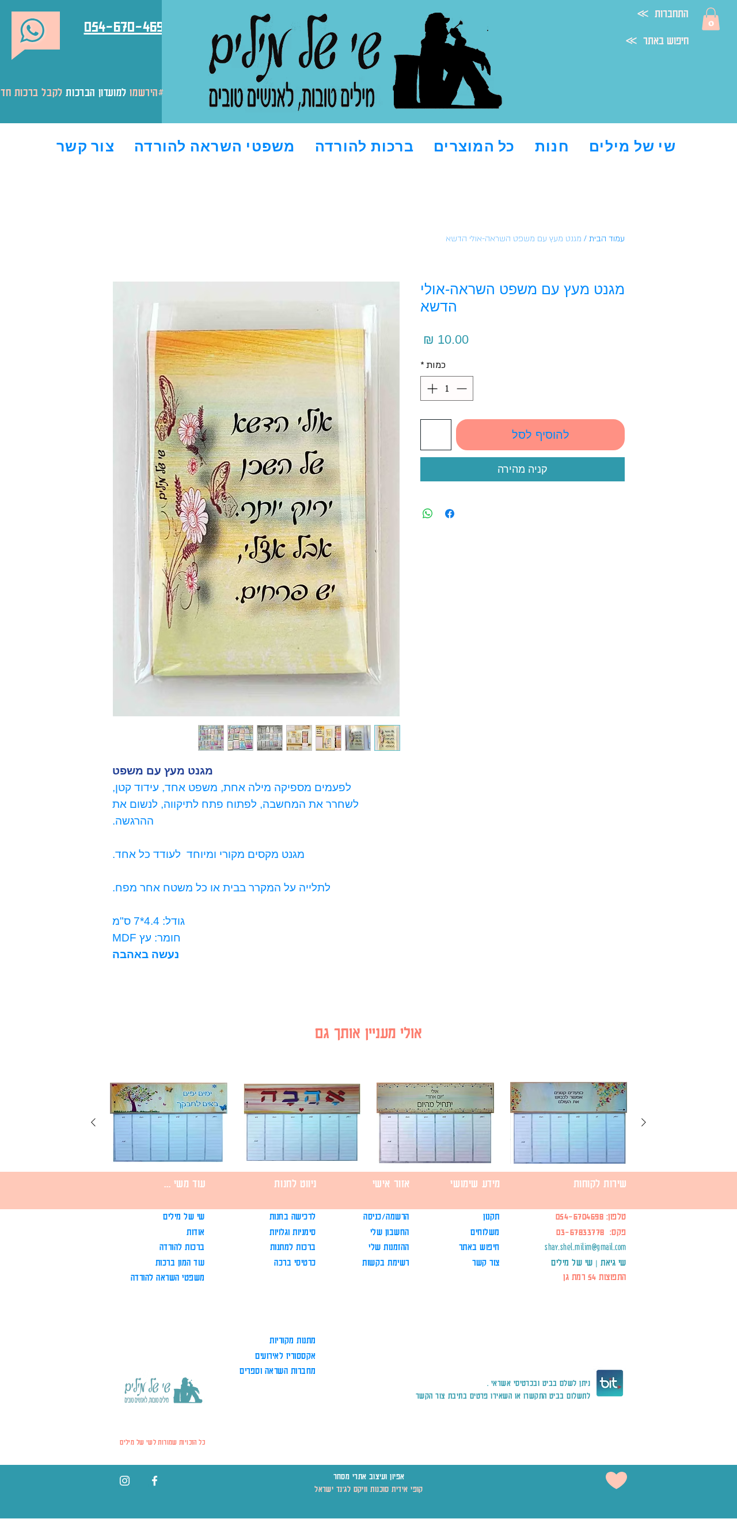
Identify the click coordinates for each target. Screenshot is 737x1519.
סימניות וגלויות (292, 1231)
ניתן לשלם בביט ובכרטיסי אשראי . (538, 1383)
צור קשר (486, 1262)
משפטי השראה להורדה (168, 1277)
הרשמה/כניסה (385, 1216)
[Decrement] (463, 388)
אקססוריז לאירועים (285, 1355)
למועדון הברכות (96, 92)
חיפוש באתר (479, 1246)
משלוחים (484, 1231)
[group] (368, 1157)
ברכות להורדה (182, 1246)
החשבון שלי (389, 1231)
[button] (710, 18)
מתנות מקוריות (292, 1340)
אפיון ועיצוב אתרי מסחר (369, 1476)
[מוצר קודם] (644, 1122)
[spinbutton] (447, 388)
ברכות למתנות (293, 1246)
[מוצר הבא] (93, 1122)
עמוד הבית (607, 238)
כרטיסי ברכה (295, 1262)
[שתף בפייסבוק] (450, 514)
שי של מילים (184, 1216)
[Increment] (431, 388)
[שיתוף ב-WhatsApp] (428, 514)
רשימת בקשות (385, 1262)
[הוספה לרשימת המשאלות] (435, 434)
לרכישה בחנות (292, 1216)
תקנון (490, 1216)
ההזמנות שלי (388, 1246)
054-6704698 (580, 1216)
